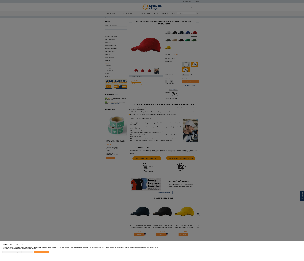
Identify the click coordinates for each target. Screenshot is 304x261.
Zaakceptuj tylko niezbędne (12, 252)
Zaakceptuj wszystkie (41, 252)
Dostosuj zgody (27, 252)
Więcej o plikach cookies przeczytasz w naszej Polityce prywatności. (19, 248)
